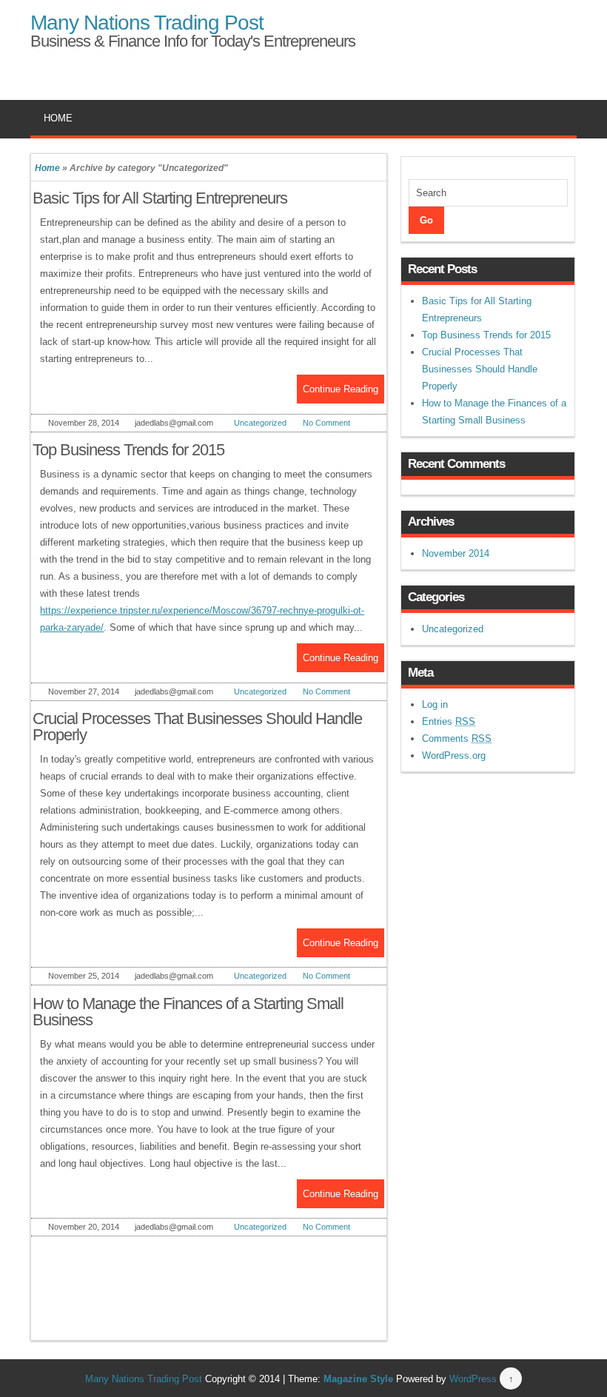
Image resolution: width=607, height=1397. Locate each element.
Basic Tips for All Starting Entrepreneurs (160, 198)
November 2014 (455, 553)
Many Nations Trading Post (147, 22)
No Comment (326, 422)
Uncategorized (260, 422)
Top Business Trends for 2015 (128, 449)
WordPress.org (454, 755)
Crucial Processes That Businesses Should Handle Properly (197, 726)
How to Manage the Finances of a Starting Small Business (188, 1011)
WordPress (473, 1378)
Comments (457, 738)
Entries (448, 721)
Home (58, 118)
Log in (435, 704)
